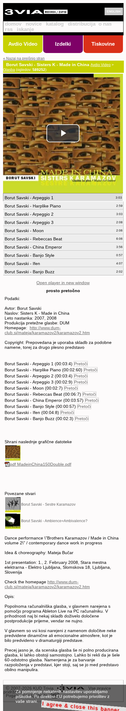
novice (34, 24)
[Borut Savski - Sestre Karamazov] (13, 504)
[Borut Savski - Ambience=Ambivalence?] (13, 521)
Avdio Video (22, 44)
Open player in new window (63, 282)
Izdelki (63, 44)
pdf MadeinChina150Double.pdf (40, 464)
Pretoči (80, 363)
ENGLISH (113, 11)
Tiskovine (103, 44)
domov (13, 24)
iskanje (25, 29)
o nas (105, 24)
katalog (55, 24)
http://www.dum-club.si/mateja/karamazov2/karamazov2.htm (47, 330)
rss (9, 29)
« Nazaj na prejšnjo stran (24, 58)
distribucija (81, 24)
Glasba (9, 70)
